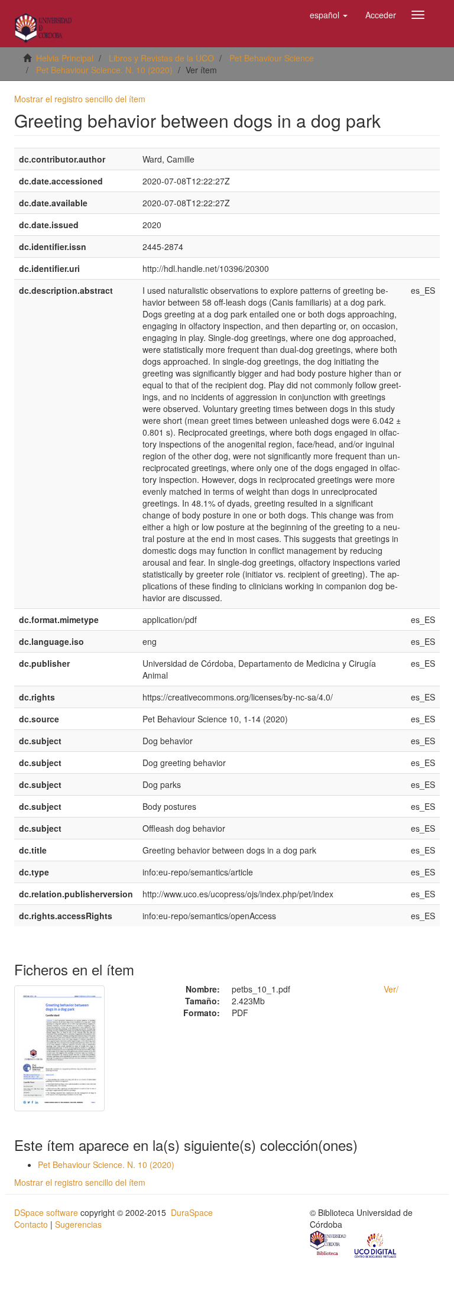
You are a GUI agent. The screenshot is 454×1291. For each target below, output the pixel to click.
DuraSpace (192, 1212)
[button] (328, 15)
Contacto (31, 1224)
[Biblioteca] (329, 1245)
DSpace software (46, 1212)
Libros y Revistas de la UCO (161, 58)
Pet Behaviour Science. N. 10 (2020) (104, 70)
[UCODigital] (376, 1245)
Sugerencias (78, 1224)
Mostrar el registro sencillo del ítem (79, 99)
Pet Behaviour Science (271, 58)
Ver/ (391, 989)
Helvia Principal (64, 58)
